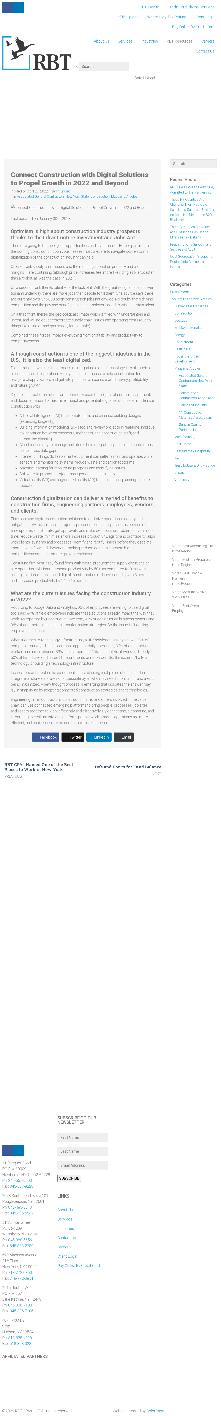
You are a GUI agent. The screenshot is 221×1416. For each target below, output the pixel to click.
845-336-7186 (21, 1311)
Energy (179, 335)
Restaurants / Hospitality (192, 451)
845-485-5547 (21, 1213)
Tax (177, 458)
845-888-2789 (21, 1245)
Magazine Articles (124, 196)
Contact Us (205, 51)
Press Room (179, 292)
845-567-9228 (21, 1186)
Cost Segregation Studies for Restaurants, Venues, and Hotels (192, 261)
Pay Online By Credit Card (193, 27)
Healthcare (182, 349)
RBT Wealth (149, 7)
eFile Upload (128, 17)
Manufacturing (184, 437)
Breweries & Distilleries (191, 306)
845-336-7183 (20, 1305)
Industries (149, 41)
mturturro (63, 191)
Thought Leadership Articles (191, 299)
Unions (179, 472)
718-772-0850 (20, 1272)
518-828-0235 (21, 1343)
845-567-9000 (20, 1180)
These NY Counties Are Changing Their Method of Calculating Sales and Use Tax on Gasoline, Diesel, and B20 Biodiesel (192, 209)
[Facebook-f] (7, 7)
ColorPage (155, 1411)
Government (183, 342)
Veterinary (181, 480)
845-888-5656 (20, 1240)
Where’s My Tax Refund (166, 17)
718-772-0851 (21, 1278)
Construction (100, 196)
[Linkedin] (18, 1150)
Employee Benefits (188, 328)
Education (181, 320)
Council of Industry (193, 405)
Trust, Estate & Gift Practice (194, 465)
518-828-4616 (20, 1337)
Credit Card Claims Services (191, 7)
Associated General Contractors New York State (53, 196)
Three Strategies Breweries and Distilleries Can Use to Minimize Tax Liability (190, 232)
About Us (101, 41)
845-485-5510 (20, 1207)
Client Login (205, 17)
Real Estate (182, 444)
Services (125, 41)
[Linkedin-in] (18, 7)
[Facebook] (7, 1150)
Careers (208, 41)
